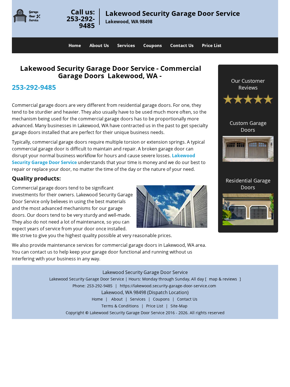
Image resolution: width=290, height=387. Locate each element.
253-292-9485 (81, 22)
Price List (211, 45)
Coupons (152, 45)
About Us (99, 45)
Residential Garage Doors (248, 184)
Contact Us (181, 45)
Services (126, 45)
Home (75, 45)
